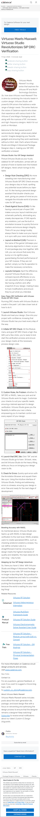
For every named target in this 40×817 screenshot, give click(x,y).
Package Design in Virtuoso (11, 776)
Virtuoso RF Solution (21, 598)
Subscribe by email (20, 742)
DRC (20, 768)
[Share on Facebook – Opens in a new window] (16, 60)
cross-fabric (7, 768)
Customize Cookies (20, 814)
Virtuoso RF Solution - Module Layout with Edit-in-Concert (25, 636)
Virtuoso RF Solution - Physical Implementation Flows (23, 655)
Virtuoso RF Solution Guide (24, 619)
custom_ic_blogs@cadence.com (18, 690)
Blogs (3, 6)
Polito (8, 731)
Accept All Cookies (20, 810)
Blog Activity (10, 736)
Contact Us (20, 756)
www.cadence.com (13, 670)
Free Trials (20, 30)
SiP (15, 768)
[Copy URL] (14, 70)
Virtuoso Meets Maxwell (10, 772)
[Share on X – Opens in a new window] (15, 64)
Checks (34, 776)
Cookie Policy (10, 802)
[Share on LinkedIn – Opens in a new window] (16, 67)
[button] (31, 2)
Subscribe (5, 715)
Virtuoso (26, 776)
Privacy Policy (21, 802)
